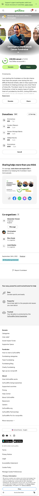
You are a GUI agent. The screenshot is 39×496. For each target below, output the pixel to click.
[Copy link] (9, 198)
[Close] (36, 4)
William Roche (12, 138)
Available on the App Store (18, 441)
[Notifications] (31, 10)
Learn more (29, 5)
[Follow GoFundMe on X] (10, 435)
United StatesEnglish (20, 430)
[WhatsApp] (19, 198)
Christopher (11, 231)
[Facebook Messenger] (24, 198)
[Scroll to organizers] (5, 16)
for (19, 17)
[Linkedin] (29, 198)
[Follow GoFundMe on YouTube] (7, 435)
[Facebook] (14, 198)
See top (32, 114)
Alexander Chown (13, 219)
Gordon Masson (12, 125)
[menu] (36, 10)
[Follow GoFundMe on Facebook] (3, 435)
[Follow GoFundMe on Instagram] (14, 435)
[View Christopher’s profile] (4, 232)
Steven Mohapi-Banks (14, 131)
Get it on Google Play (7, 441)
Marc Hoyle (11, 238)
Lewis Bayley (11, 245)
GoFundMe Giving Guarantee (17, 316)
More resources (7, 420)
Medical (22, 256)
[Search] (3, 10)
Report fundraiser (21, 270)
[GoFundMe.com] (19, 10)
